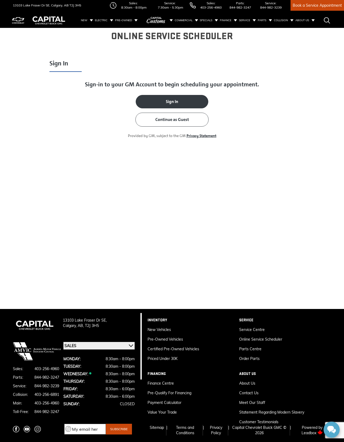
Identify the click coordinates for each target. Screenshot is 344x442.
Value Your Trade (162, 412)
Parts (262, 20)
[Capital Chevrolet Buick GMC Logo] (49, 20)
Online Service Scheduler (260, 339)
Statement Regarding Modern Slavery (271, 412)
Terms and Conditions (185, 430)
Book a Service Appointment (317, 5)
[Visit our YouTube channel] (27, 429)
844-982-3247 (240, 7)
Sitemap (157, 427)
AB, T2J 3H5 (88, 325)
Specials (206, 20)
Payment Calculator (164, 402)
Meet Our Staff (252, 402)
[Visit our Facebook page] (16, 429)
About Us (302, 20)
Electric (101, 20)
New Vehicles (159, 329)
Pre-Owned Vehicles (165, 339)
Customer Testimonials (258, 421)
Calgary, (70, 325)
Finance (225, 20)
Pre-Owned (123, 20)
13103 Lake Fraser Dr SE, (31, 5)
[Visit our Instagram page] (37, 429)
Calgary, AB (59, 5)
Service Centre (252, 329)
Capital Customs (156, 20)
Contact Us (249, 393)
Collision (281, 20)
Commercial (183, 20)
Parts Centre (250, 349)
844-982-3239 (271, 7)
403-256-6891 (46, 394)
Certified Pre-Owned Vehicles (173, 349)
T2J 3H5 (75, 5)
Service (244, 20)
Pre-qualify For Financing (169, 393)
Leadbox (309, 432)
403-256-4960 (211, 7)
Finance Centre (161, 383)
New (84, 20)
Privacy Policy (216, 430)
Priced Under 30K (163, 358)
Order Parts (249, 358)
